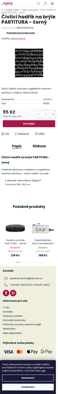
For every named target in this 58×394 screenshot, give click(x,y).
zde (43, 370)
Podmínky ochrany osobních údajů (22, 324)
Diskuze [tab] (39, 146)
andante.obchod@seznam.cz (26, 278)
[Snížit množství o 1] (39, 114)
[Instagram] (13, 293)
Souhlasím (28, 387)
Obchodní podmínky (14, 320)
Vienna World (18, 38)
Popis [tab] (17, 146)
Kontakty (8, 311)
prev (3, 227)
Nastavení (28, 378)
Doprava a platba (13, 316)
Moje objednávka (12, 333)
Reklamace (9, 328)
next (55, 227)
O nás (6, 307)
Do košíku (29, 123)
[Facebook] (6, 293)
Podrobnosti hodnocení (20, 33)
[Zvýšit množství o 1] (53, 114)
